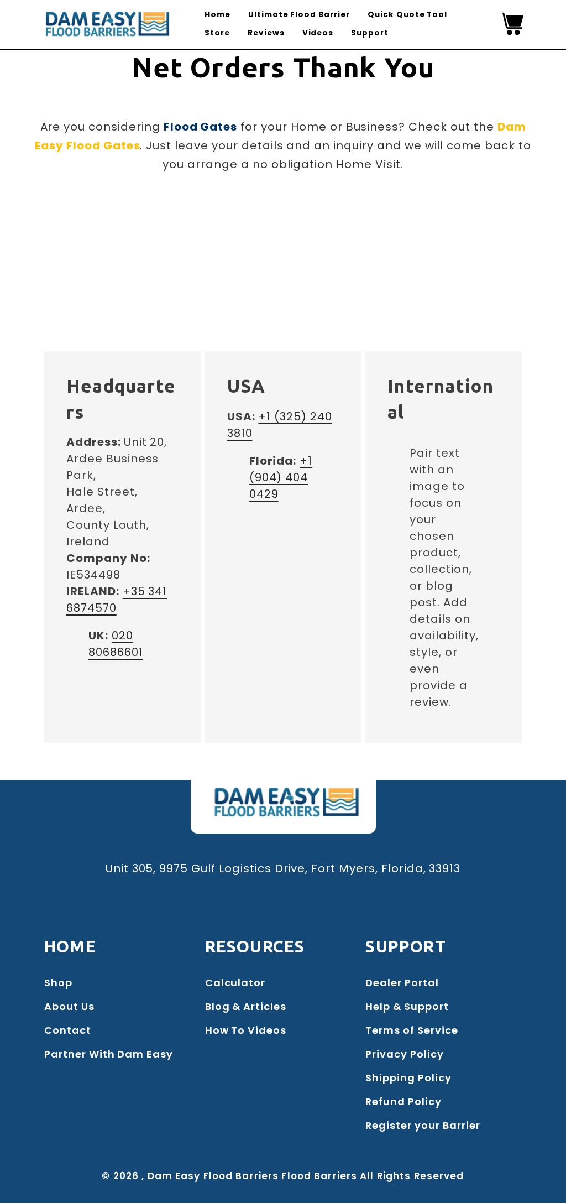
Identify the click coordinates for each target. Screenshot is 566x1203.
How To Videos (245, 1030)
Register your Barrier (422, 1125)
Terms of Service (411, 1030)
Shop (58, 983)
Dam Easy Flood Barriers (213, 1176)
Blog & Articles (245, 1006)
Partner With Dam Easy (108, 1054)
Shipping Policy (408, 1078)
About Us (69, 1006)
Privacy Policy (404, 1054)
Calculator (235, 983)
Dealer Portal (401, 983)
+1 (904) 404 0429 (281, 477)
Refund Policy (403, 1101)
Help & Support (406, 1006)
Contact (67, 1030)
